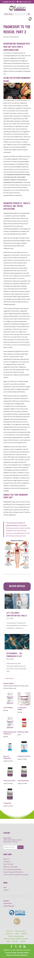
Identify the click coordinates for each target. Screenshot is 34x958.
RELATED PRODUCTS (8, 683)
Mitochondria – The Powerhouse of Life (14, 655)
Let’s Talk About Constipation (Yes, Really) (16, 614)
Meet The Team (8, 864)
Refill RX (6, 901)
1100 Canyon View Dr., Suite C (12, 840)
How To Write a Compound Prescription (15, 874)
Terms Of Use (11, 952)
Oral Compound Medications (12, 869)
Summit (22, 941)
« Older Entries (9, 678)
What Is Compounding (10, 867)
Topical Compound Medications (13, 872)
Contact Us (7, 861)
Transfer (24, 933)
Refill (17, 933)
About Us (6, 859)
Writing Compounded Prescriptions (16, 939)
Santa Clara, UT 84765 (10, 842)
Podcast (6, 890)
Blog (4, 887)
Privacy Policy (22, 952)
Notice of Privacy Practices (17, 955)
